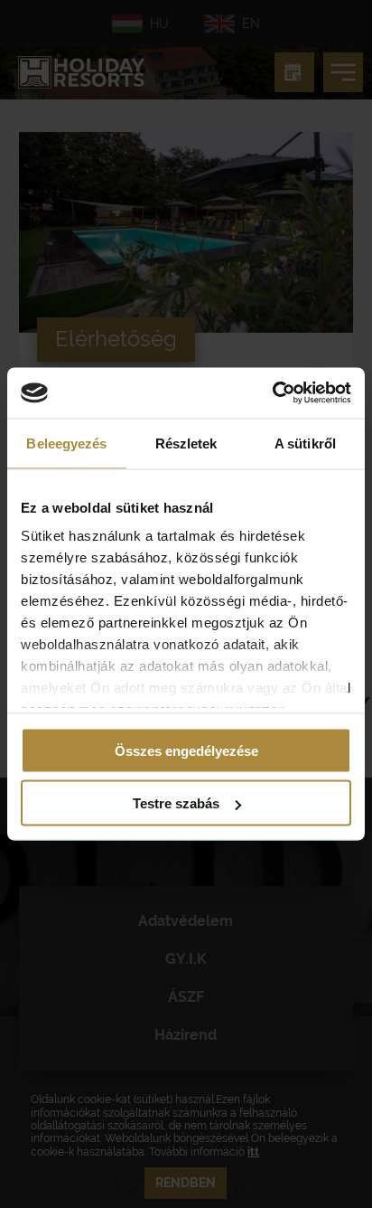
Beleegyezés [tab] (66, 442)
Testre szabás (176, 803)
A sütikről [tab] (305, 442)
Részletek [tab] (186, 442)
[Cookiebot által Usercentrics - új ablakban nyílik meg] (272, 393)
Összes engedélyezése (186, 750)
